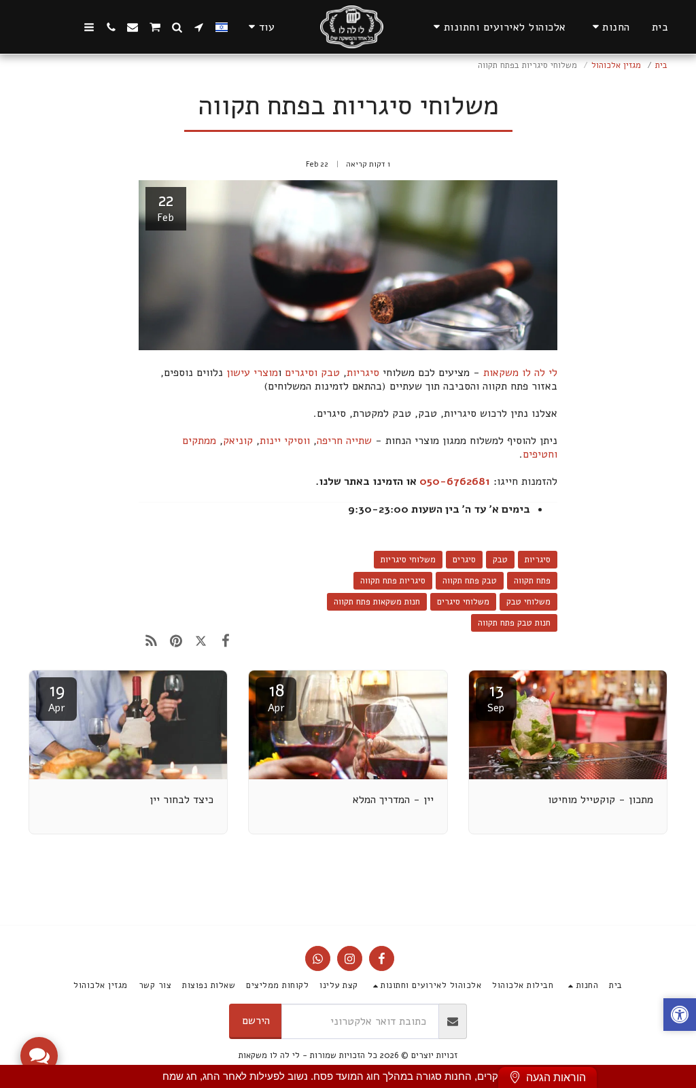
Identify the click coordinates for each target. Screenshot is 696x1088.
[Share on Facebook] (226, 640)
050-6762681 (454, 481)
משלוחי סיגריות (408, 560)
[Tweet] (200, 640)
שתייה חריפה (344, 440)
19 (56, 697)
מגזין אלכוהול (616, 65)
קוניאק (238, 440)
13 (495, 697)
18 (276, 697)
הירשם (256, 1020)
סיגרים (464, 560)
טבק (330, 372)
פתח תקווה (532, 581)
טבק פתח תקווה (469, 581)
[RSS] (151, 640)
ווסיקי (297, 440)
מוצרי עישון (252, 372)
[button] (497, 27)
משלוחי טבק (528, 602)
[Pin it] (175, 640)
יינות (270, 440)
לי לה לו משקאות (520, 372)
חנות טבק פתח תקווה (514, 623)
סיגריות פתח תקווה (392, 581)
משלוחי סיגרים (463, 602)
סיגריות (363, 372)
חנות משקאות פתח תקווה (377, 602)
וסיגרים (301, 372)
